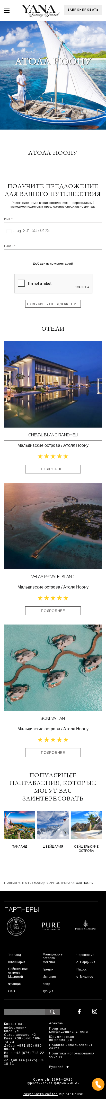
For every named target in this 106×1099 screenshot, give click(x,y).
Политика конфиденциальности (68, 1030)
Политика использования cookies (72, 1055)
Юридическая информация (61, 1038)
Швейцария (53, 846)
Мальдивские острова (38, 445)
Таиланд (19, 846)
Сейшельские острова (86, 849)
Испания (49, 977)
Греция (48, 969)
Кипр (46, 984)
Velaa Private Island (53, 577)
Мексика (49, 962)
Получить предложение (53, 304)
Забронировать (83, 10)
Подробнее (53, 469)
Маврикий (15, 977)
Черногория (85, 955)
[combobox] (12, 231)
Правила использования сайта (71, 1047)
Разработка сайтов (40, 1094)
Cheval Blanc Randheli (53, 435)
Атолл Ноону (76, 445)
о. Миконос (84, 977)
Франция (15, 984)
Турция (48, 991)
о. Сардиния (85, 962)
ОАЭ (11, 991)
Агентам (56, 1023)
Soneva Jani (53, 719)
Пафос (81, 969)
